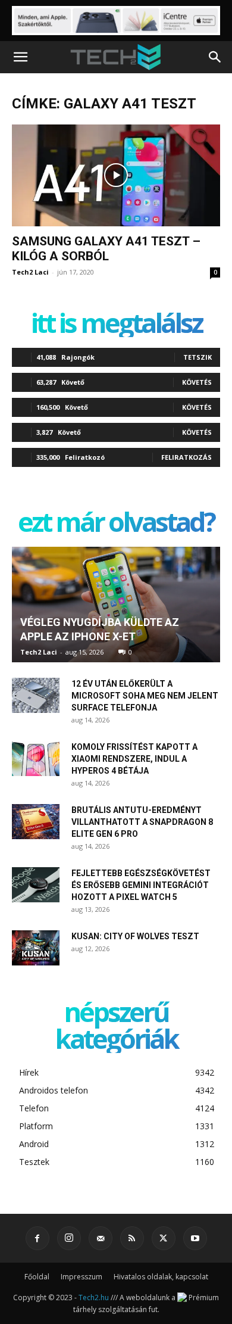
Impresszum (81, 1277)
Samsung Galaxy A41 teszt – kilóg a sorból (106, 248)
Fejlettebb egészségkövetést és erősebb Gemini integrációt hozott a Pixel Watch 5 (141, 885)
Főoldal (36, 1277)
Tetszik (197, 357)
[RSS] (132, 1238)
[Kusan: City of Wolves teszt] (35, 948)
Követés (197, 382)
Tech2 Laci (30, 271)
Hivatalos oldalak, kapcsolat (161, 1277)
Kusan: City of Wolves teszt (135, 936)
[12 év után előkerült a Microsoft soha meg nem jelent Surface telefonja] (35, 696)
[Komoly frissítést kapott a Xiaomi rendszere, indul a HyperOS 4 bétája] (35, 759)
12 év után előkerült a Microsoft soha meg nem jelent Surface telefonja (144, 695)
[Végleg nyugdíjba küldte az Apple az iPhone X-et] (116, 604)
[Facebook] (37, 1238)
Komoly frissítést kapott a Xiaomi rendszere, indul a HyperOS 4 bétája (134, 758)
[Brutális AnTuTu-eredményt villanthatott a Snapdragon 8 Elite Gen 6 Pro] (35, 822)
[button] (20, 57)
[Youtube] (195, 1238)
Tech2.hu (94, 1297)
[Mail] (100, 1238)
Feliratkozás (186, 457)
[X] (163, 1238)
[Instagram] (69, 1238)
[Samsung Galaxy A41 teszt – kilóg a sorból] (116, 175)
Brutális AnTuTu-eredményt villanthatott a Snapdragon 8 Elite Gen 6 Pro (142, 822)
